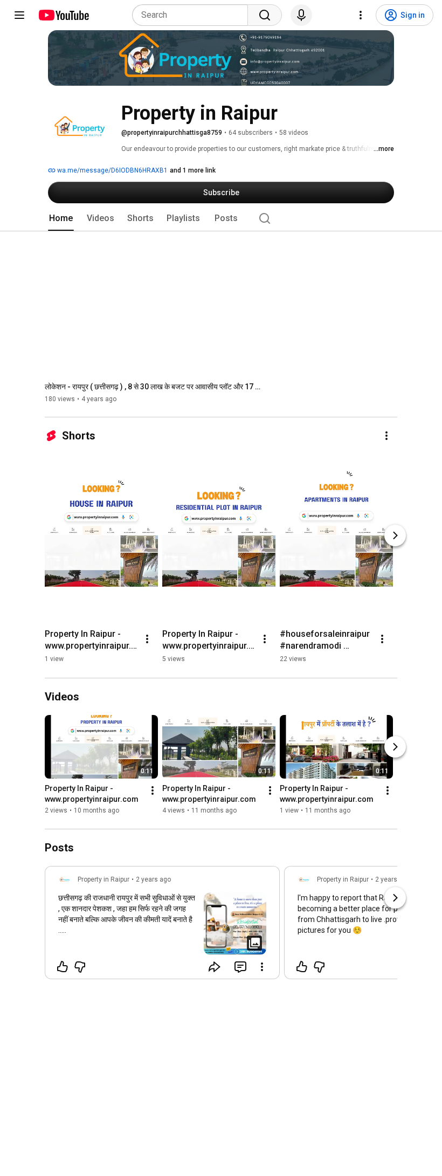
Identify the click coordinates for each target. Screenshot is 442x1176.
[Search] (264, 15)
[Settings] (360, 15)
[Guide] (19, 15)
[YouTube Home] (63, 15)
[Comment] (240, 967)
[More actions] (386, 435)
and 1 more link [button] (193, 170)
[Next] (395, 535)
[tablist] (221, 218)
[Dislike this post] (79, 966)
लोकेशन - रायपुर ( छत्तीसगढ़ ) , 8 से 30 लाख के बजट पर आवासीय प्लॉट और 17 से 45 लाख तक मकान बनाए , (153, 386)
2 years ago (153, 879)
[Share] (214, 967)
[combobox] (193, 15)
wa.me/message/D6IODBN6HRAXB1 (112, 170)
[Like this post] (62, 966)
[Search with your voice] (301, 15)
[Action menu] (262, 967)
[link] (162, 926)
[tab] (61, 218)
